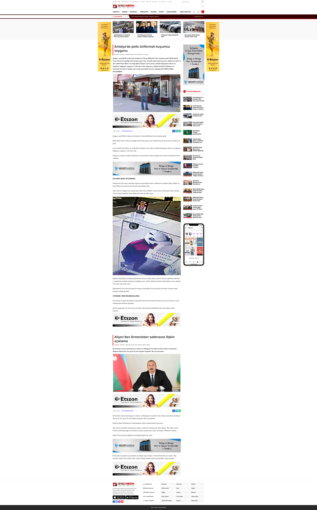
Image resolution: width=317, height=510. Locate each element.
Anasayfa (116, 54)
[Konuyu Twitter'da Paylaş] (176, 131)
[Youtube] (122, 501)
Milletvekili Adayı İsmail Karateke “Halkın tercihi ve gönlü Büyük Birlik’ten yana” (198, 176)
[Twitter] (116, 501)
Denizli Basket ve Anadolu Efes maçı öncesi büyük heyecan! (122, 36)
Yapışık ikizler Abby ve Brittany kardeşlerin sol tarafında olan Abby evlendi (198, 142)
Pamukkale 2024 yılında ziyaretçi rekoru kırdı (192, 36)
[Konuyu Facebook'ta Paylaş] (173, 131)
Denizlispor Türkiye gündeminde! (197, 132)
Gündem (122, 54)
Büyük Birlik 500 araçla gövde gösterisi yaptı (198, 215)
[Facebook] (114, 501)
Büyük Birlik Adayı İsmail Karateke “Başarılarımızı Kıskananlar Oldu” (198, 191)
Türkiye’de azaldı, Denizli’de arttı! (140, 16)
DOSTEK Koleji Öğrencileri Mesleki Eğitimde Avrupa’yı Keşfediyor (198, 151)
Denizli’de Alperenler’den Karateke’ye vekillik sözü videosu (197, 184)
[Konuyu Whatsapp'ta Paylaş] (179, 131)
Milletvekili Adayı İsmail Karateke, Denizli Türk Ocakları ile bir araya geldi (198, 201)
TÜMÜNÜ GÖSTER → (199, 16)
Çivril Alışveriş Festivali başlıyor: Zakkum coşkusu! (145, 36)
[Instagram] (119, 501)
